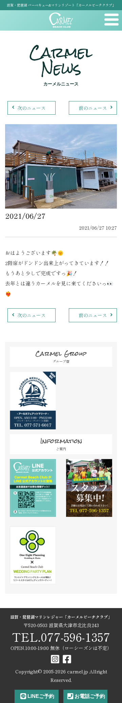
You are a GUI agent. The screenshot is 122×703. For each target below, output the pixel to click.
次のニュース (31, 107)
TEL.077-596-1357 (61, 637)
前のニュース (93, 107)
